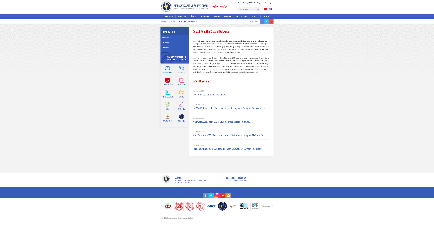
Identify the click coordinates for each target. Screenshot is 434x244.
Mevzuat (227, 16)
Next (273, 206)
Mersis (217, 16)
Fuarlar (255, 16)
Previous (161, 206)
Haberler (166, 47)
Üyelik (194, 16)
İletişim (266, 16)
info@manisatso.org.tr (240, 180)
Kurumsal (182, 16)
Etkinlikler (166, 42)
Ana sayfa (169, 16)
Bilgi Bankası (241, 16)
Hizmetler (205, 16)
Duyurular (172, 21)
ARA (258, 9)
